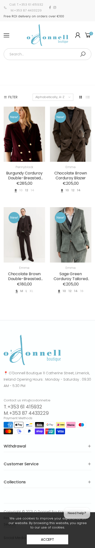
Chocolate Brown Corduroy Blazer (70, 175)
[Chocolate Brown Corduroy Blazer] (70, 134)
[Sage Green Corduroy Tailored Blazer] (70, 235)
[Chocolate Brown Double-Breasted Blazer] (24, 235)
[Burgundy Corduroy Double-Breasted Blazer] (24, 134)
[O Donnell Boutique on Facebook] (50, 7)
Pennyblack (24, 167)
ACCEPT (47, 539)
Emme (71, 167)
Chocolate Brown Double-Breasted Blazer (24, 278)
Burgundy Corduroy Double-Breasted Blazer (24, 178)
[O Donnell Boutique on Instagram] (54, 7)
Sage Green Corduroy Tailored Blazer (70, 278)
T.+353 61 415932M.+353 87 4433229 (26, 409)
